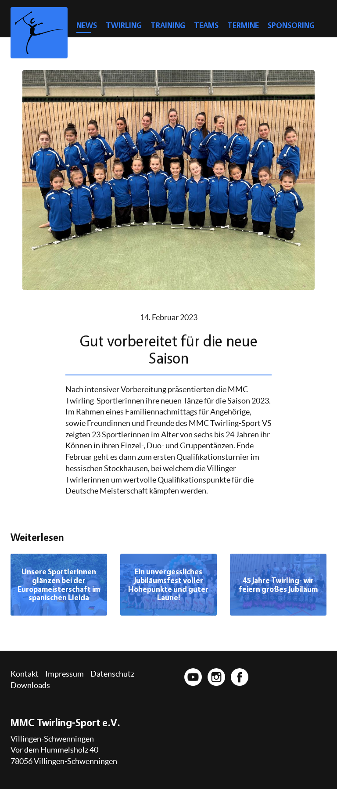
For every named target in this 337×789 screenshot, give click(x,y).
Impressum (64, 673)
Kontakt (25, 673)
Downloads (30, 685)
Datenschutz (112, 673)
